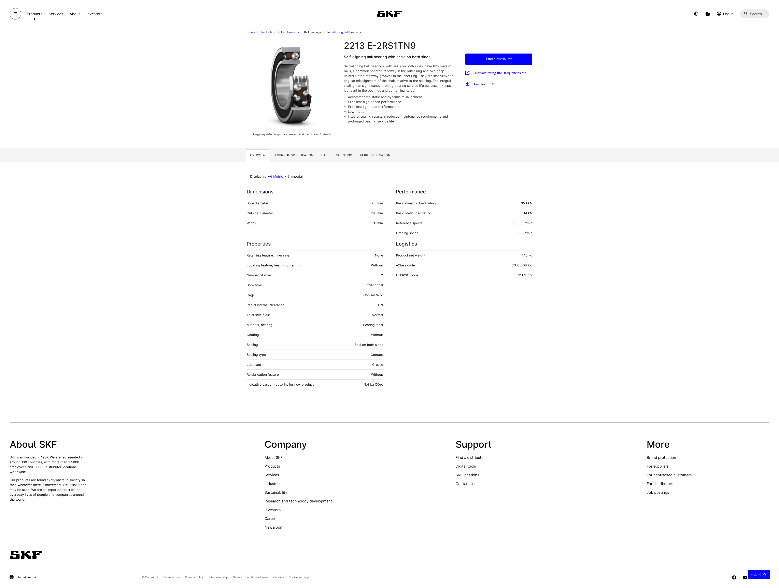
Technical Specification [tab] (293, 155)
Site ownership (218, 577)
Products (266, 32)
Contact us (465, 484)
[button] (696, 13)
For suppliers (658, 466)
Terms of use (171, 577)
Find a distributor (499, 59)
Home (251, 32)
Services (272, 475)
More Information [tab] (375, 155)
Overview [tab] (257, 155)
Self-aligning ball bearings (343, 32)
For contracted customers (669, 475)
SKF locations (467, 475)
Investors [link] (94, 14)
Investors (273, 510)
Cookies (278, 577)
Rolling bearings (288, 32)
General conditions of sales (250, 577)
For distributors (660, 484)
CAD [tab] (324, 155)
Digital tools (466, 466)
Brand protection (661, 457)
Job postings (658, 492)
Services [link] (56, 14)
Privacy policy (194, 577)
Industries (273, 484)
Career (270, 518)
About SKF (274, 457)
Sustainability (276, 492)
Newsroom (274, 527)
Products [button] (34, 14)
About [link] (75, 14)
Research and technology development (298, 501)
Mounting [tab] (344, 155)
